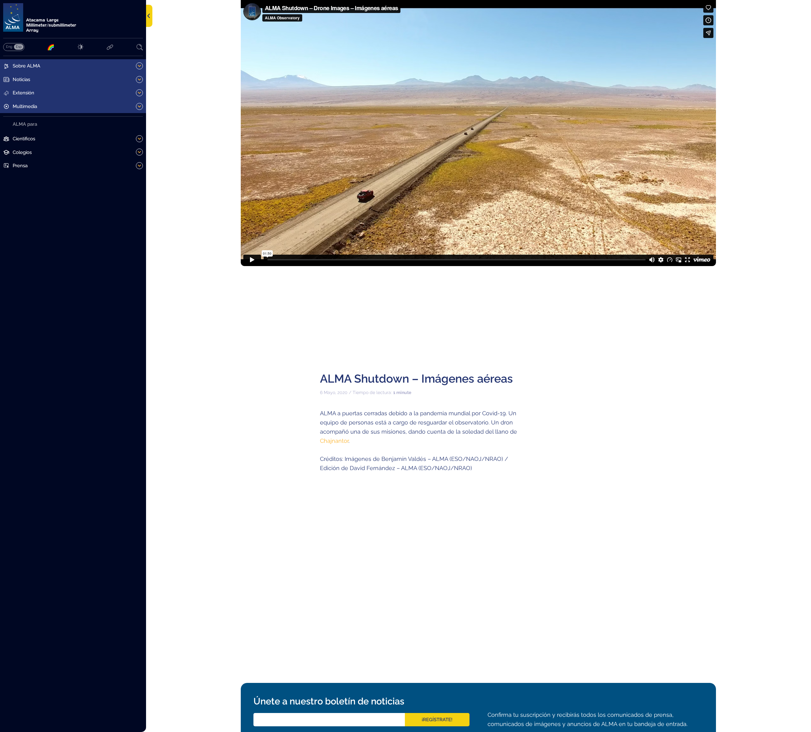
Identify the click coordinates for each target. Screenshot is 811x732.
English (9, 46)
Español (19, 46)
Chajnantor (334, 440)
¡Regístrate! (437, 719)
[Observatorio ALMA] (73, 18)
